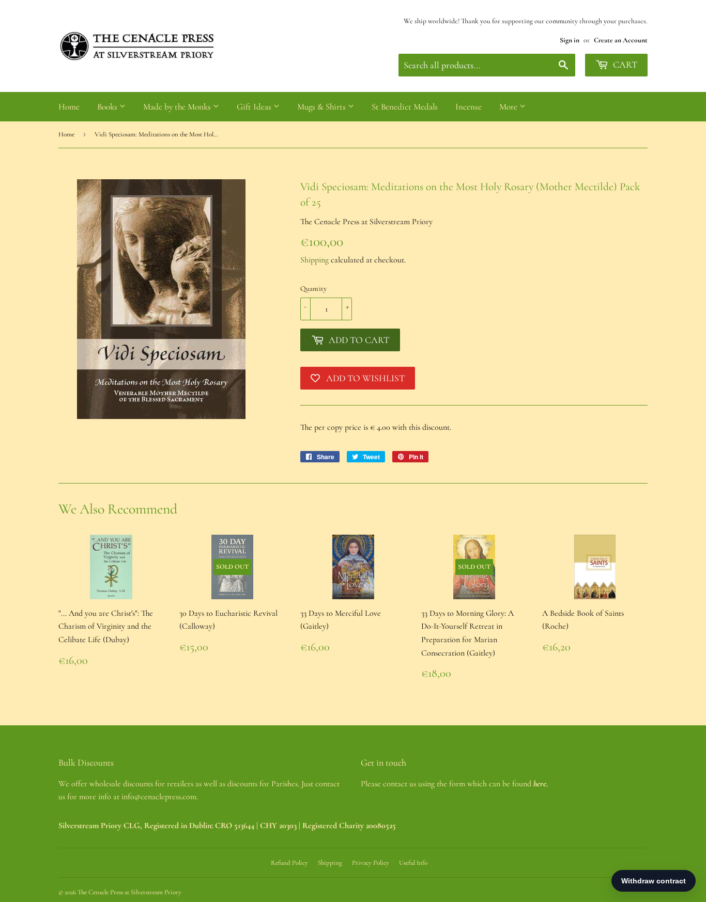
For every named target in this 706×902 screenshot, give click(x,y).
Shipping (314, 260)
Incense (468, 106)
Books (108, 106)
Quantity (313, 288)
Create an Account (621, 40)
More (509, 106)
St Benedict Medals (405, 106)
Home (69, 106)
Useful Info (413, 863)
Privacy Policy (370, 863)
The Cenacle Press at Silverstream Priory (129, 892)
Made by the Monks (178, 106)
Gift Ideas (255, 106)
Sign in (569, 40)
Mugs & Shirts (322, 106)
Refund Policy (289, 863)
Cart (624, 64)
